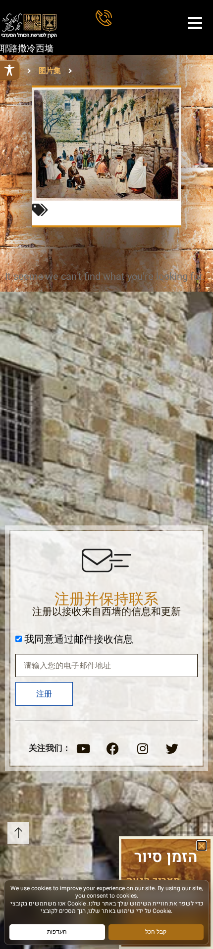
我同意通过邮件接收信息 (78, 639)
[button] (202, 846)
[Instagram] (142, 748)
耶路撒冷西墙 (26, 48)
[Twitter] (172, 748)
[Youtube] (83, 748)
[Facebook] (113, 748)
